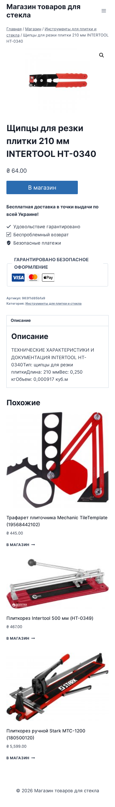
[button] (101, 55)
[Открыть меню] (104, 10)
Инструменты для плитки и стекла (53, 303)
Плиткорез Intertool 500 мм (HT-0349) (49, 618)
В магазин (42, 187)
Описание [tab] (21, 320)
